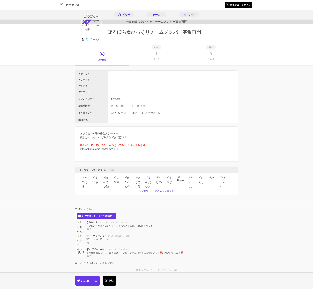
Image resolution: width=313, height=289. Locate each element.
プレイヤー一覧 (152, 270)
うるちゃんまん (94, 222)
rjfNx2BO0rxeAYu (95, 249)
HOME (137, 270)
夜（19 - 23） (118, 105)
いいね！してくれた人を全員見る (156, 191)
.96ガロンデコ (118, 112)
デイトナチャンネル (96, 235)
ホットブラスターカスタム (146, 112)
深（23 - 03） (139, 105)
